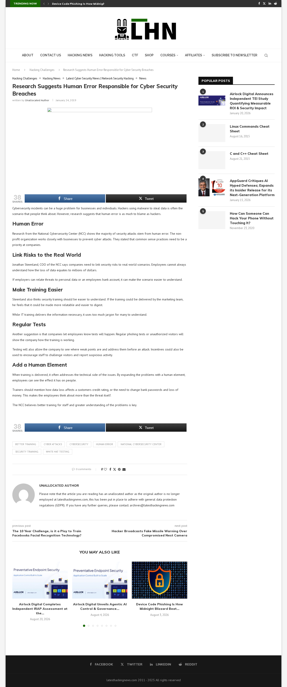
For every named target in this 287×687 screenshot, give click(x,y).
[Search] (266, 55)
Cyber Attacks (53, 444)
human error (104, 444)
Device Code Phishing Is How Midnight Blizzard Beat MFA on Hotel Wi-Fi (103, 3)
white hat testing (57, 451)
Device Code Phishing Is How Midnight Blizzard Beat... (159, 606)
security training (26, 451)
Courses (167, 55)
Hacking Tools (112, 55)
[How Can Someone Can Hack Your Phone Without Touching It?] (211, 220)
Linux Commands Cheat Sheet (250, 128)
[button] (44, 3)
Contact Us (50, 55)
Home (16, 70)
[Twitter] (264, 3)
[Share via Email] (124, 469)
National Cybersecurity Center (141, 444)
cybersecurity (79, 444)
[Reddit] (275, 3)
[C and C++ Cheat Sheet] (211, 160)
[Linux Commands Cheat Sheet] (211, 133)
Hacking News (80, 55)
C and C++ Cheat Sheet (249, 153)
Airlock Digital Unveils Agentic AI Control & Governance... (99, 606)
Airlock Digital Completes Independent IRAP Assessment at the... (39, 608)
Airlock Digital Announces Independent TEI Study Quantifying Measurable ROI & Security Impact (251, 101)
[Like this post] (105, 469)
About (27, 55)
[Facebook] (259, 3)
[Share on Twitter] (114, 469)
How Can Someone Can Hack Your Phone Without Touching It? (252, 218)
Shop (149, 55)
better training (25, 444)
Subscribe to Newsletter (234, 55)
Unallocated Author (37, 100)
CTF (135, 55)
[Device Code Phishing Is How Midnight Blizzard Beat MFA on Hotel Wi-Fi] (159, 580)
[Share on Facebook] (110, 469)
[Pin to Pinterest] (119, 469)
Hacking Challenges (42, 70)
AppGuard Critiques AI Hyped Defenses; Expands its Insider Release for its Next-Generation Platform (252, 188)
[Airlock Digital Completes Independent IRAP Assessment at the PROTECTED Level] (40, 580)
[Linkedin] (270, 3)
